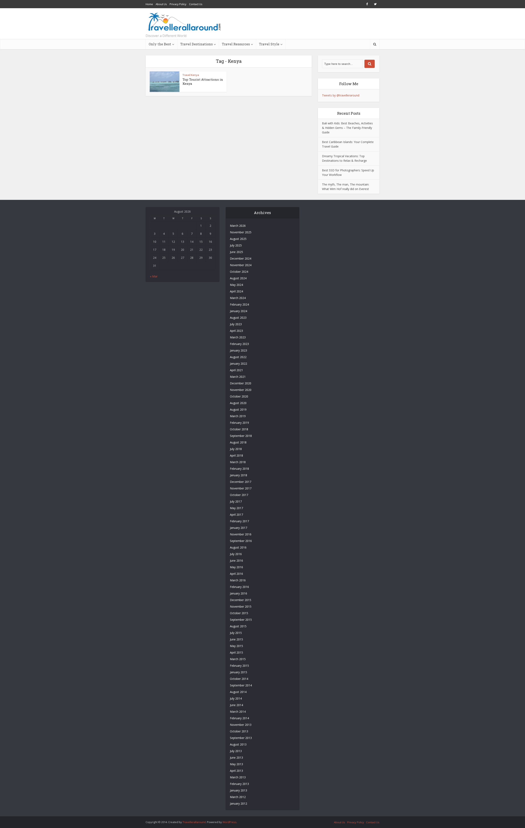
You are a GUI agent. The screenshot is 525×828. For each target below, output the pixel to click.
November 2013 (240, 725)
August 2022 (238, 357)
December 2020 (240, 383)
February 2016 (239, 587)
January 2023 (238, 350)
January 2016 (238, 593)
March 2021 (238, 377)
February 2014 (239, 718)
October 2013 (239, 731)
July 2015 (236, 633)
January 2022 (238, 363)
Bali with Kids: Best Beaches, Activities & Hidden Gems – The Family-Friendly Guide (347, 127)
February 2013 (239, 784)
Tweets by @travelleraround (340, 95)
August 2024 (238, 278)
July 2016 (236, 554)
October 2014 (239, 679)
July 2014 (236, 698)
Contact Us (195, 4)
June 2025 (236, 252)
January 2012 (238, 803)
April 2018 (236, 455)
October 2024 (239, 272)
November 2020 (240, 390)
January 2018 (238, 475)
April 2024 (236, 291)
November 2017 (240, 488)
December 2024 (240, 258)
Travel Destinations (196, 44)
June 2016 (236, 560)
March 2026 (238, 226)
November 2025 (240, 232)
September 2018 (241, 436)
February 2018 (239, 469)
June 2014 (236, 705)
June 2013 (236, 757)
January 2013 (238, 790)
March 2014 (238, 711)
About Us (161, 4)
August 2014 (238, 692)
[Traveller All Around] (184, 21)
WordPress (229, 822)
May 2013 (236, 764)
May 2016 (236, 567)
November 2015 (240, 606)
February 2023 (239, 344)
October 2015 (239, 613)
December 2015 (240, 600)
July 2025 (236, 245)
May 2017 (236, 508)
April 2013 (236, 771)
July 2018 (236, 449)
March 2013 (238, 777)
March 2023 (238, 337)
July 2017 (236, 501)
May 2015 (236, 646)
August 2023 (238, 318)
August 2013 (238, 744)
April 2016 (236, 574)
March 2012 (238, 797)
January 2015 (238, 672)
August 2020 (238, 403)
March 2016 (238, 580)
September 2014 (241, 685)
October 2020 (239, 396)
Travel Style (269, 44)
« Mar (154, 276)
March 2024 (238, 298)
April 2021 (236, 370)
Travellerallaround (194, 822)
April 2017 (236, 514)
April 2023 (236, 331)
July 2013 (236, 751)
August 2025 (238, 239)
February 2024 (239, 304)
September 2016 (241, 541)
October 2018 (239, 429)
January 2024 (238, 311)
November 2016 (240, 534)
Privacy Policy (178, 4)
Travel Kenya (191, 75)
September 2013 (241, 738)
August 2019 (238, 409)
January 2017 (238, 528)
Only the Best (160, 44)
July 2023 (236, 324)
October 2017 (239, 495)
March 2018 (238, 462)
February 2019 (239, 423)
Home (149, 4)
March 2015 (238, 659)
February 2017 (239, 521)
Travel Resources (236, 44)
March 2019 (238, 416)
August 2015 (238, 626)
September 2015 (241, 620)
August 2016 (238, 547)
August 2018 (238, 442)
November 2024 (240, 265)
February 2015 (239, 666)
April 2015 (236, 652)
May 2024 (236, 285)
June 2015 (236, 639)
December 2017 (240, 482)
